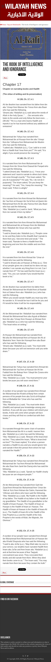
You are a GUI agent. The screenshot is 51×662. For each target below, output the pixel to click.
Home (4, 25)
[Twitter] (28, 655)
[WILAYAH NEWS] (25, 6)
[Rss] (23, 655)
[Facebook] (25, 655)
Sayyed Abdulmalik (14, 25)
